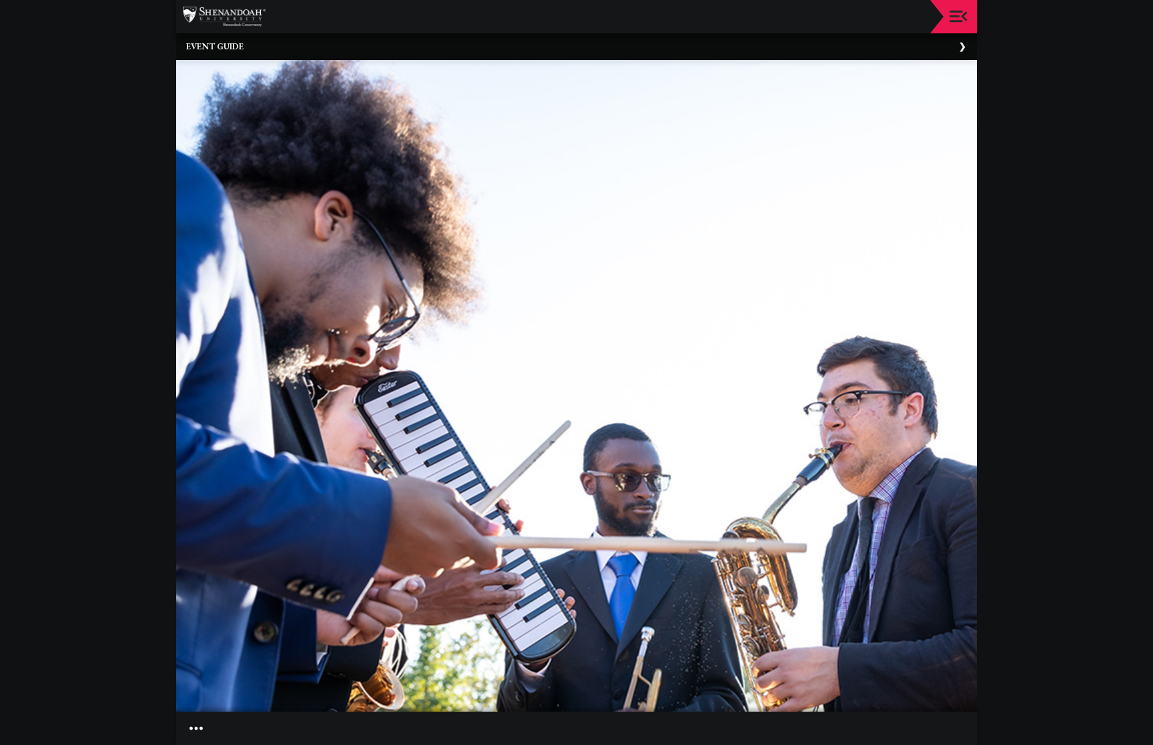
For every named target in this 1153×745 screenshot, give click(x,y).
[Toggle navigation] (958, 16)
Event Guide (215, 46)
